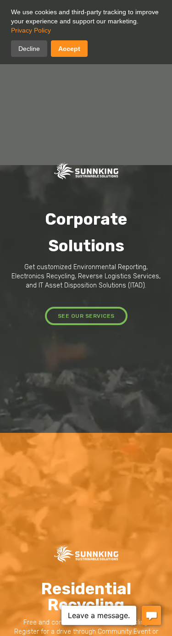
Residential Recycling (86, 596)
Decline (29, 48)
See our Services (86, 316)
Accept (69, 48)
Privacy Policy (31, 30)
